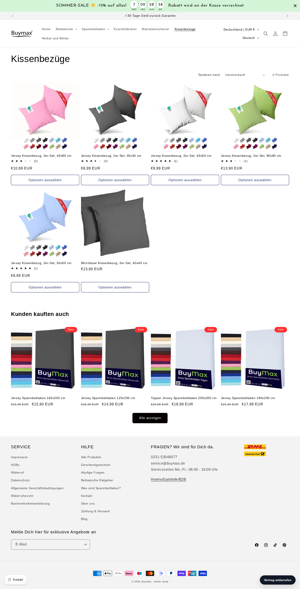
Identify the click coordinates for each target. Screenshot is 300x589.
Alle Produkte (91, 457)
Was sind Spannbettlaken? (101, 488)
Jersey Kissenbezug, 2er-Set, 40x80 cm (41, 155)
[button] (66, 29)
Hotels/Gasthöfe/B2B (168, 479)
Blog (84, 519)
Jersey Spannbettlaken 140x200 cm (38, 398)
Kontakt (86, 496)
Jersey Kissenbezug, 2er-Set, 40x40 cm (111, 155)
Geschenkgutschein (96, 465)
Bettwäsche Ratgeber (97, 480)
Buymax (146, 581)
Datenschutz (20, 480)
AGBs (15, 465)
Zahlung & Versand (95, 511)
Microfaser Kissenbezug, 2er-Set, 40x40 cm (114, 263)
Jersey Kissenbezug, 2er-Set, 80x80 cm (251, 155)
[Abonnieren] (85, 544)
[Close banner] (295, 5)
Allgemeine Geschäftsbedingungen (37, 488)
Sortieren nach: (209, 75)
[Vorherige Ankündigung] (12, 16)
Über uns (88, 503)
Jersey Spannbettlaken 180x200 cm (248, 398)
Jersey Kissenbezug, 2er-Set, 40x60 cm (181, 155)
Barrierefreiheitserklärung (30, 503)
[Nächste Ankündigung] (287, 16)
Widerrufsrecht (22, 496)
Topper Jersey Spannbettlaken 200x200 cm (184, 398)
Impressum (19, 457)
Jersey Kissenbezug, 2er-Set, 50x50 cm (41, 263)
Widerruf (17, 472)
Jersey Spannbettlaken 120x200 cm (108, 398)
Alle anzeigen (150, 418)
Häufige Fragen (93, 472)
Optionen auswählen (45, 180)
